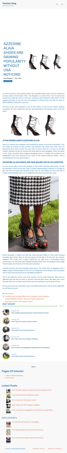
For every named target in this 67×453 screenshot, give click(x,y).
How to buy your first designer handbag (24, 339)
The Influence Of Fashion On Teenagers (25, 422)
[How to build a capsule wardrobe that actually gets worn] (8, 391)
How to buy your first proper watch (22, 330)
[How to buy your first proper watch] (8, 401)
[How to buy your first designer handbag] (8, 406)
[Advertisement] (33, 22)
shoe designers (44, 296)
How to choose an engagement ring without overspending (30, 347)
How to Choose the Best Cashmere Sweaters (27, 438)
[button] (57, 4)
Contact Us (10, 378)
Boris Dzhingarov (8, 78)
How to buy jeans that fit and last (23, 356)
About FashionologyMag (14, 375)
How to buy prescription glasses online (24, 321)
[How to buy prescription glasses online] (8, 396)
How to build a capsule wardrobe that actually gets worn (30, 313)
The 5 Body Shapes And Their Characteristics (27, 430)
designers (34, 296)
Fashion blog (9, 3)
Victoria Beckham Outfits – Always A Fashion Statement (24, 299)
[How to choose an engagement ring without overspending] (8, 411)
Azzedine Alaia (10, 296)
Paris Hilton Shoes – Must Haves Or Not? (19, 301)
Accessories (7, 81)
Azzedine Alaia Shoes (23, 296)
